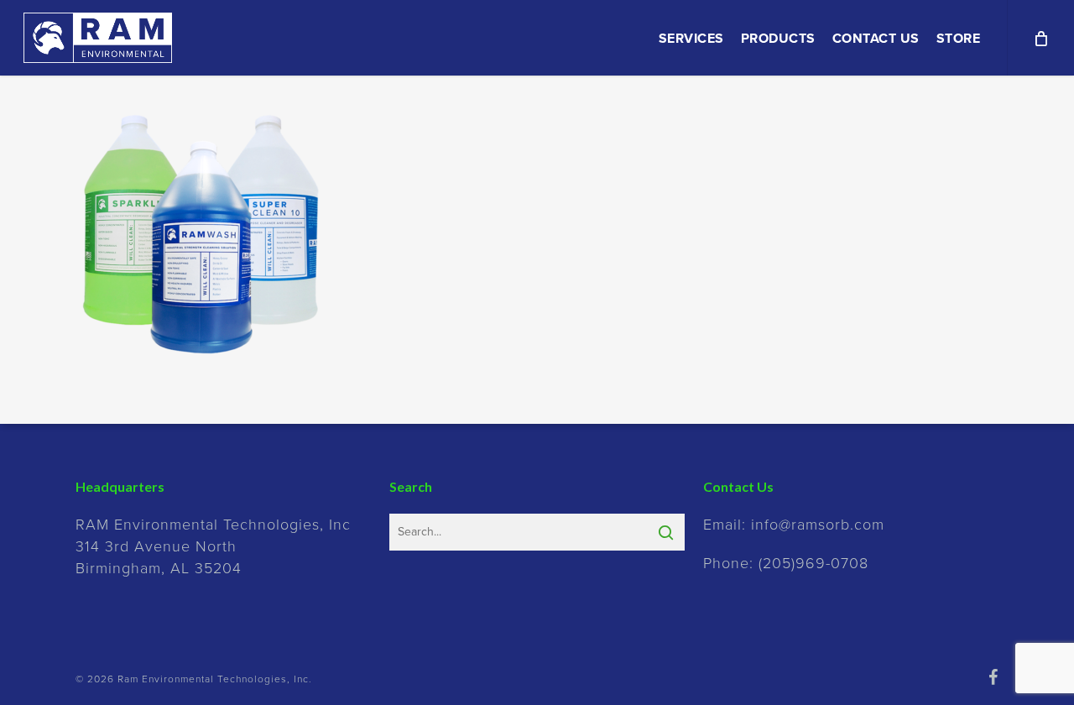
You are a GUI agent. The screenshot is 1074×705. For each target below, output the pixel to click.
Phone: (785, 563)
